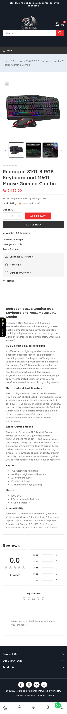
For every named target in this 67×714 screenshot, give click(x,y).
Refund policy (46, 695)
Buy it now (33, 224)
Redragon (18, 239)
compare (25, 233)
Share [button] (10, 281)
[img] (14, 567)
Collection (33, 707)
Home (6, 61)
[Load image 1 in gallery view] (16, 150)
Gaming (14, 249)
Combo (19, 244)
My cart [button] (62, 707)
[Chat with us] (58, 705)
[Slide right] (61, 150)
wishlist (10, 233)
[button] (62, 24)
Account (19, 707)
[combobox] (33, 33)
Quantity (8, 209)
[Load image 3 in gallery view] (50, 150)
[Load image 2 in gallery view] (33, 150)
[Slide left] (6, 150)
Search (60, 33)
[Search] (47, 708)
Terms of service (25, 695)
